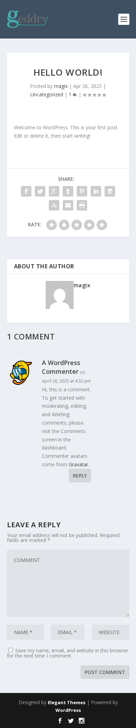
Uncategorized (46, 94)
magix (61, 86)
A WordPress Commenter (61, 367)
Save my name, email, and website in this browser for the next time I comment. (67, 653)
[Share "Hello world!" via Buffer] (110, 191)
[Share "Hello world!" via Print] (82, 205)
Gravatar (78, 464)
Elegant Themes (66, 702)
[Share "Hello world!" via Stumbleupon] (54, 205)
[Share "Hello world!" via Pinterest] (82, 191)
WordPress (68, 710)
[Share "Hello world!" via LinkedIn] (96, 191)
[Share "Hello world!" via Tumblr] (68, 191)
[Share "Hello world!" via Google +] (54, 191)
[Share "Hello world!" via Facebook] (26, 191)
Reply (80, 475)
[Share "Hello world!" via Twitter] (40, 191)
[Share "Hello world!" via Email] (68, 205)
